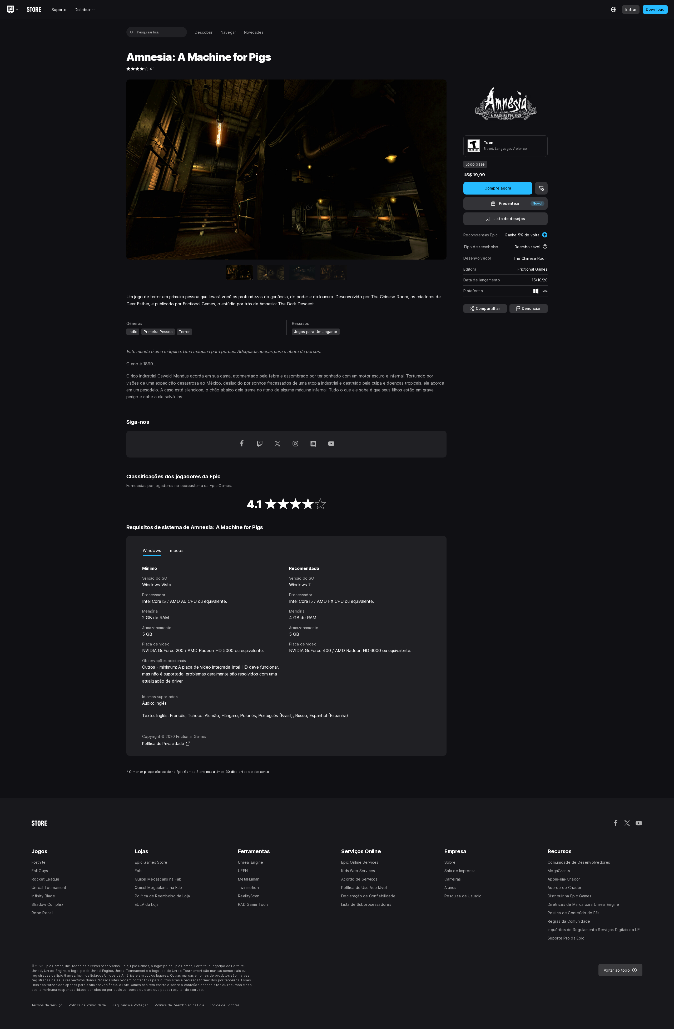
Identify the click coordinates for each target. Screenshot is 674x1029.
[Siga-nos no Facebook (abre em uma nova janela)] (241, 444)
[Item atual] (239, 272)
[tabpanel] (286, 620)
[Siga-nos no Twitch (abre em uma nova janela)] (259, 444)
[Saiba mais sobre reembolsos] (545, 247)
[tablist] (286, 550)
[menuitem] (203, 32)
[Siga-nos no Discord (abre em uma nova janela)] (313, 444)
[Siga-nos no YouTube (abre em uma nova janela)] (331, 444)
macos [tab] (177, 550)
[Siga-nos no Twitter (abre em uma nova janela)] (277, 444)
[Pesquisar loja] (131, 32)
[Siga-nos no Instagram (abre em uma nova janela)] (295, 444)
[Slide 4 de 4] (333, 272)
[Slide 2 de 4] (270, 272)
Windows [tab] (152, 550)
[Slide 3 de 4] (302, 272)
